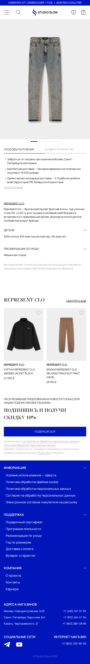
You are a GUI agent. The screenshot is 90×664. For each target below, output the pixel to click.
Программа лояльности (23, 529)
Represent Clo (14, 203)
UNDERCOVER (35, 2)
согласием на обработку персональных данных (50, 441)
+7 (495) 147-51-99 (74, 611)
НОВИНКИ (14, 2)
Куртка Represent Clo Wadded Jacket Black (19, 371)
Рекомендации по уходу (24, 535)
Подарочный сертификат (24, 522)
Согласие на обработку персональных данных (41, 495)
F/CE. (50, 2)
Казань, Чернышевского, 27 (21, 623)
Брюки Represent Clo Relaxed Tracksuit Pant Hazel (63, 373)
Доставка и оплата (19, 549)
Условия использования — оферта (31, 475)
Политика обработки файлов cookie (32, 482)
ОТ (24, 2)
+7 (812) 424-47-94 (74, 617)
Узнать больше (13, 187)
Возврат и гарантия (20, 556)
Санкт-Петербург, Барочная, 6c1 (24, 617)
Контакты (13, 582)
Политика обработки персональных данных (38, 489)
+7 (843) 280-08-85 (74, 623)
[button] (34, 141)
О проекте (13, 576)
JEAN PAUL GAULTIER (69, 2)
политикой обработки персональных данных (30, 445)
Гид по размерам (18, 542)
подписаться (45, 431)
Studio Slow (44, 452)
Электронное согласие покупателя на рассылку (41, 502)
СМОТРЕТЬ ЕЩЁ (76, 301)
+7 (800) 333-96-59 (74, 643)
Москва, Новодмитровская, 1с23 (24, 611)
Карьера (12, 589)
